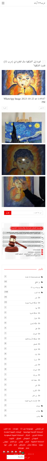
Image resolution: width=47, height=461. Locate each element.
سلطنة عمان (34, 380)
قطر (36, 328)
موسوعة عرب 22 (35, 287)
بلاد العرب (37, 292)
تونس (35, 364)
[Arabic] (22, 453)
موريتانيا (35, 375)
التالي (5, 108)
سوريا (35, 359)
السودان (35, 370)
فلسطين (35, 344)
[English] (19, 453)
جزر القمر (34, 395)
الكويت (35, 390)
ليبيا (36, 308)
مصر (36, 297)
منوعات (38, 406)
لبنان (36, 354)
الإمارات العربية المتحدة (31, 400)
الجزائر (35, 318)
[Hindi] (7, 453)
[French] (15, 453)
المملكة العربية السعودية (31, 303)
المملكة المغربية (33, 313)
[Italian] (3, 453)
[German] (11, 453)
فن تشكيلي (37, 282)
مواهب (38, 416)
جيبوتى (5, 441)
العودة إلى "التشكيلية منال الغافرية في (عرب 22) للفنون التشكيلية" (24, 64)
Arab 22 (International (32, 277)
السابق (41, 108)
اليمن (36, 385)
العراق (35, 349)
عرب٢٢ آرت (39, 3)
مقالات (38, 411)
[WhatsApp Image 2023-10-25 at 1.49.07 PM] (23, 127)
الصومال (35, 333)
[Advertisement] (23, 32)
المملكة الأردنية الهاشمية (31, 339)
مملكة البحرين (33, 323)
